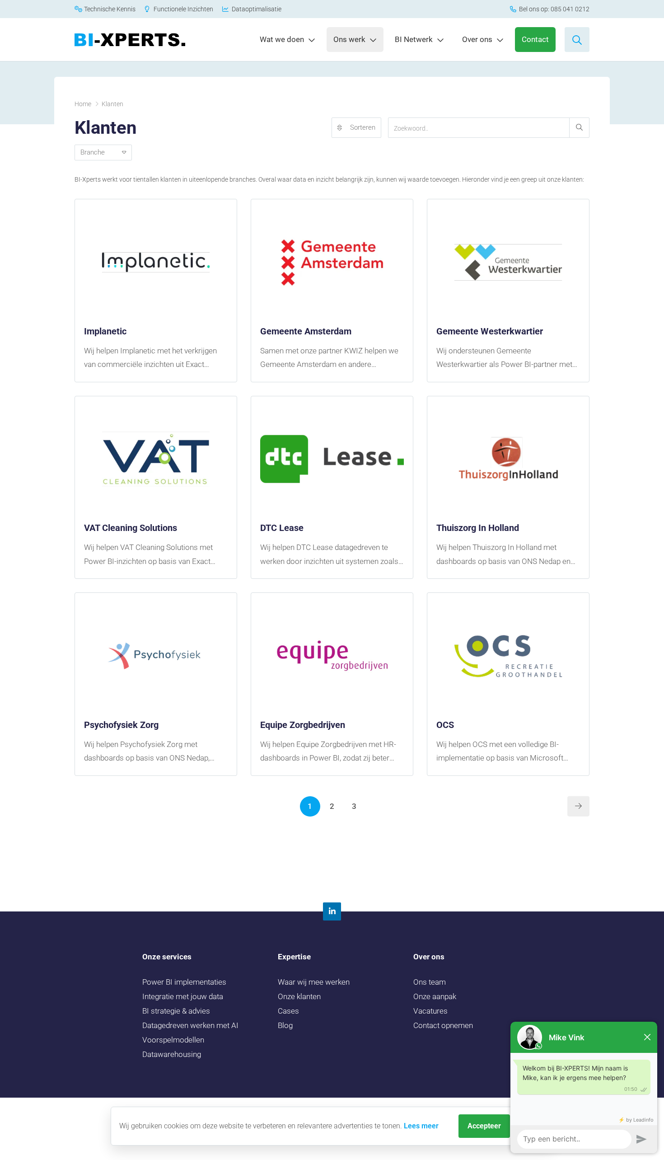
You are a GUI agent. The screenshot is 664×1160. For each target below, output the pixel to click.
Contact (535, 39)
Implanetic (105, 331)
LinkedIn (332, 911)
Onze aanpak (434, 996)
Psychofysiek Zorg (121, 724)
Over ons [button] (477, 39)
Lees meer (421, 1126)
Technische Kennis (109, 9)
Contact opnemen (443, 1025)
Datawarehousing (171, 1054)
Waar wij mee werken (314, 981)
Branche (96, 152)
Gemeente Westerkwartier (489, 331)
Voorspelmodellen (173, 1039)
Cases (288, 1010)
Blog (285, 1025)
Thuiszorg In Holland (477, 527)
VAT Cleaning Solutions (130, 527)
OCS (445, 724)
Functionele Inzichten (182, 9)
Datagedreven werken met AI (190, 1025)
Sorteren (362, 127)
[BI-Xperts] (130, 40)
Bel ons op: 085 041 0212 (553, 9)
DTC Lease (282, 527)
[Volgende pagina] (578, 806)
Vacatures (430, 1010)
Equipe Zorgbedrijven (302, 724)
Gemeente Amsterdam (305, 331)
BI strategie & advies (176, 1010)
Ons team (429, 981)
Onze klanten (299, 996)
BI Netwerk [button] (414, 39)
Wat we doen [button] (282, 39)
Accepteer (484, 1126)
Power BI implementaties (184, 981)
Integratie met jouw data (182, 996)
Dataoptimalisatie (255, 9)
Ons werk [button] (349, 39)
